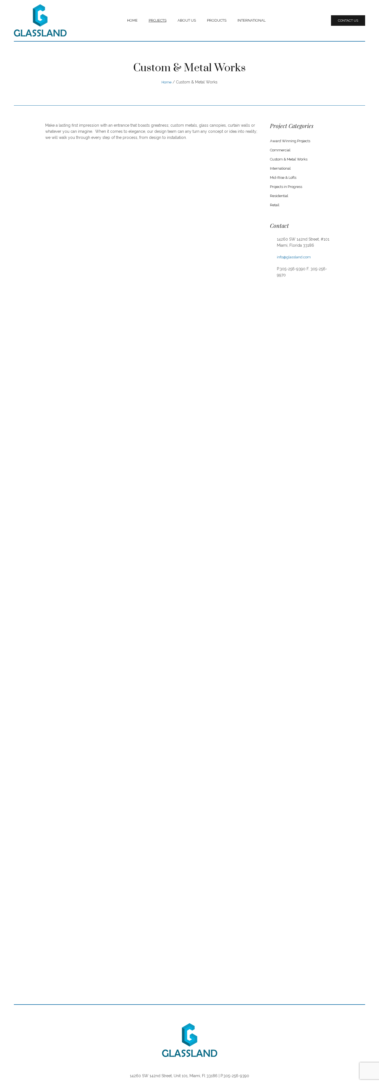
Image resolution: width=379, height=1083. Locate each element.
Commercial (280, 150)
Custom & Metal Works (288, 159)
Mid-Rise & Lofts (283, 177)
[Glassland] (189, 1040)
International (280, 168)
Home (166, 82)
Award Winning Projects (290, 141)
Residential (279, 196)
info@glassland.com (294, 257)
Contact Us (348, 20)
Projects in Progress (286, 187)
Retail (274, 205)
